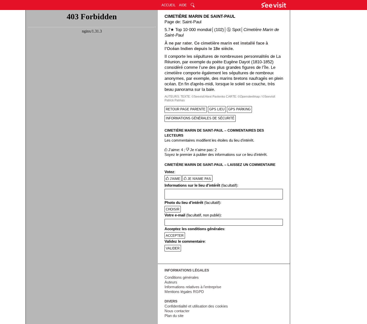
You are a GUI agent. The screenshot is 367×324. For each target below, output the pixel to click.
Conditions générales (182, 277)
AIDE (183, 5)
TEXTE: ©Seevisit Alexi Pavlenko (203, 96)
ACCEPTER (175, 235)
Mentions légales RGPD (184, 292)
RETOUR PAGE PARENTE (185, 109)
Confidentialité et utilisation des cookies (196, 306)
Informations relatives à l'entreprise (193, 287)
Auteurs (171, 282)
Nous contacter (177, 311)
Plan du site (174, 316)
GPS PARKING (239, 109)
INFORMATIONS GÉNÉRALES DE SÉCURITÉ (200, 118)
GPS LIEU (216, 109)
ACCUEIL (169, 5)
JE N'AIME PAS (198, 179)
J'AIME (174, 179)
